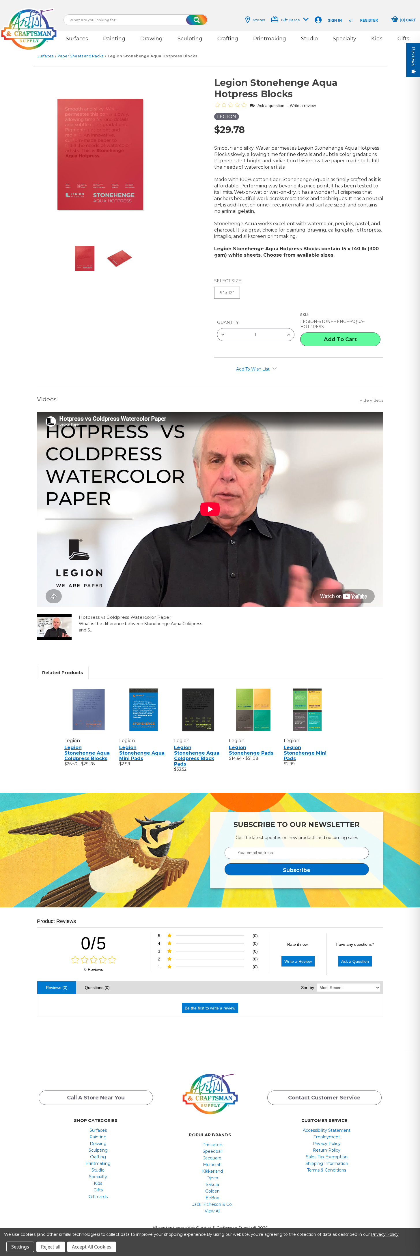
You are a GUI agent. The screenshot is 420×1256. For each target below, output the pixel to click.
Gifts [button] (403, 38)
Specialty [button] (344, 38)
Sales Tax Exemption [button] (327, 1156)
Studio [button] (309, 38)
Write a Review (298, 961)
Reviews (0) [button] (57, 987)
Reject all (50, 1247)
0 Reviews (93, 969)
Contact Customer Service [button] (324, 1098)
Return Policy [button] (326, 1150)
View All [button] (212, 1211)
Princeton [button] (212, 1144)
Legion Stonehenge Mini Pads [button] (305, 753)
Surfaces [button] (77, 38)
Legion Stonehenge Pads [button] (251, 750)
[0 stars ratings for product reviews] (93, 960)
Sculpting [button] (190, 38)
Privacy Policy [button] (327, 1143)
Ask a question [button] (270, 105)
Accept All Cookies (91, 1247)
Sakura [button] (212, 1184)
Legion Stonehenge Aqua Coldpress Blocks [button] (87, 753)
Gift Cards (290, 20)
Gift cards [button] (98, 1196)
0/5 (94, 943)
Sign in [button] (335, 20)
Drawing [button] (151, 38)
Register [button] (369, 20)
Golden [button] (212, 1191)
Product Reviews (56, 921)
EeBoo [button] (212, 1197)
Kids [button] (376, 38)
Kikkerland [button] (212, 1171)
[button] (29, 24)
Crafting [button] (227, 38)
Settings (20, 1247)
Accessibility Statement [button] (326, 1130)
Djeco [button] (212, 1177)
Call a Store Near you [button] (96, 1098)
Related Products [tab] (62, 672)
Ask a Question (355, 961)
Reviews (413, 57)
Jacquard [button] (212, 1158)
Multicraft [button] (212, 1164)
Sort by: (308, 987)
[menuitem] (98, 1130)
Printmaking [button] (269, 38)
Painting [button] (114, 38)
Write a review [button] (303, 105)
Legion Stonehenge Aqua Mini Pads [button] (142, 753)
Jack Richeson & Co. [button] (212, 1204)
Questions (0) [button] (97, 987)
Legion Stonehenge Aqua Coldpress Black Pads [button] (196, 756)
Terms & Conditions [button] (326, 1170)
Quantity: (228, 322)
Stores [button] (259, 20)
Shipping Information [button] (326, 1163)
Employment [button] (326, 1137)
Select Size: (228, 280)
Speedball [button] (212, 1151)
